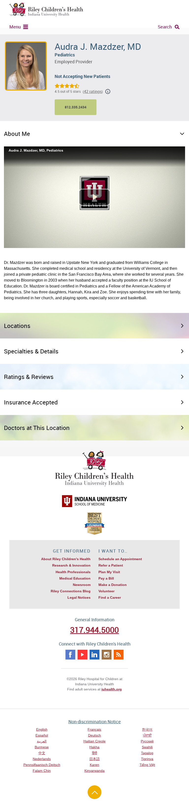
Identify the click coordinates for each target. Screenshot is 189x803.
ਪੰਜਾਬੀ (147, 735)
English (41, 729)
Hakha (94, 747)
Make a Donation (112, 585)
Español (41, 735)
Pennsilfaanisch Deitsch (41, 765)
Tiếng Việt (147, 765)
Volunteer (106, 591)
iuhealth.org (111, 689)
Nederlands (42, 759)
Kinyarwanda (94, 771)
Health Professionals (73, 572)
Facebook (70, 655)
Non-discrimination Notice (94, 722)
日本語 (94, 759)
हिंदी (94, 753)
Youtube (82, 655)
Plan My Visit (109, 572)
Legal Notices (79, 597)
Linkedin (94, 655)
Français (94, 729)
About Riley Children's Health (66, 559)
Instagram (106, 655)
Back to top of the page (94, 792)
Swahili (147, 747)
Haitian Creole (94, 741)
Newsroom (82, 585)
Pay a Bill (106, 578)
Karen (94, 765)
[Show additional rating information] (108, 91)
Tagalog (147, 753)
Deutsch (94, 735)
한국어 (147, 729)
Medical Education (75, 578)
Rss (119, 655)
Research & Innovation (71, 565)
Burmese (42, 747)
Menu (15, 27)
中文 (41, 753)
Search (165, 27)
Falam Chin (42, 771)
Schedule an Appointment (120, 559)
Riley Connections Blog (71, 591)
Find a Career (109, 597)
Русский (147, 741)
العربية (42, 741)
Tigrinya (147, 759)
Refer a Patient (110, 565)
